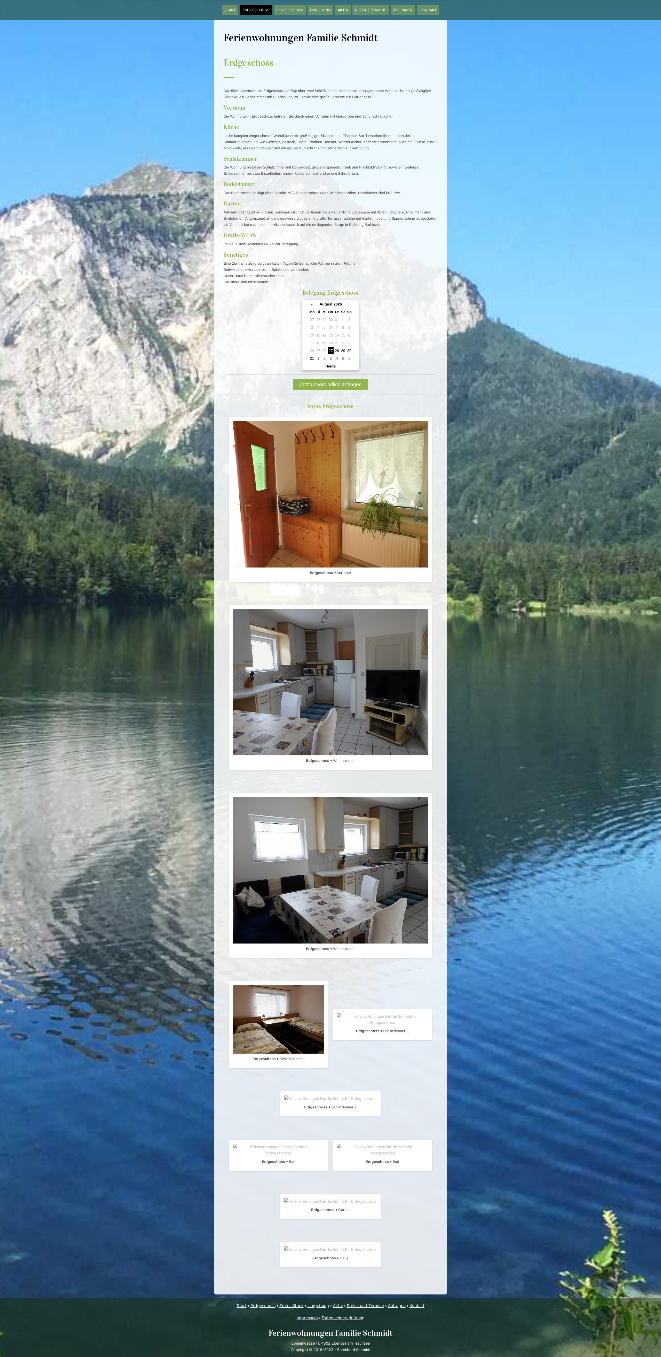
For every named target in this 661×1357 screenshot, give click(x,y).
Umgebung (320, 10)
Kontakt (428, 10)
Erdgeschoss (256, 10)
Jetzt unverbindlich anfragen (330, 384)
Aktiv (343, 10)
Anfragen (403, 10)
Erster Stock (289, 10)
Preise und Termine (365, 1305)
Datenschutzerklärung (343, 1317)
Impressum (307, 1317)
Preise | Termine (370, 10)
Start (230, 10)
